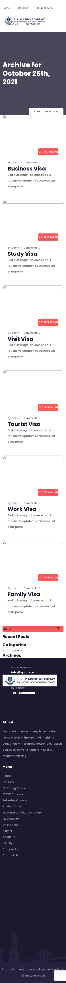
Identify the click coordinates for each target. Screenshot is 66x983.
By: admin (13, 162)
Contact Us (33, 24)
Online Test (10, 825)
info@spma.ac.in (24, 672)
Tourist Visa (24, 424)
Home (6, 8)
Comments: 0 (32, 162)
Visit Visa (20, 339)
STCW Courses (13, 794)
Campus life (11, 849)
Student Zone (44, 8)
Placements (11, 819)
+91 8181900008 (23, 693)
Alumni (7, 831)
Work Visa (22, 509)
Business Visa (27, 168)
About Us (12, 24)
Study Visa (22, 254)
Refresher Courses (15, 800)
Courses (23, 8)
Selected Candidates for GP (22, 813)
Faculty (8, 843)
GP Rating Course (15, 788)
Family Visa (24, 594)
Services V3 (51, 111)
